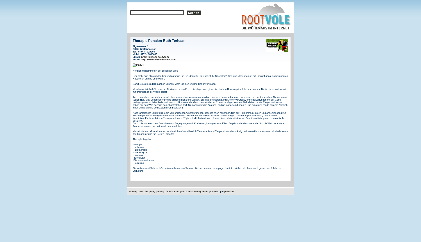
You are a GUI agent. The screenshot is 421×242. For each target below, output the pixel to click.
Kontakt (214, 191)
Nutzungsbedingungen (194, 191)
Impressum (227, 191)
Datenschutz (172, 191)
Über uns (143, 191)
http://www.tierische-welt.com (158, 59)
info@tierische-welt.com (155, 57)
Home (132, 191)
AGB (160, 191)
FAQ (152, 191)
